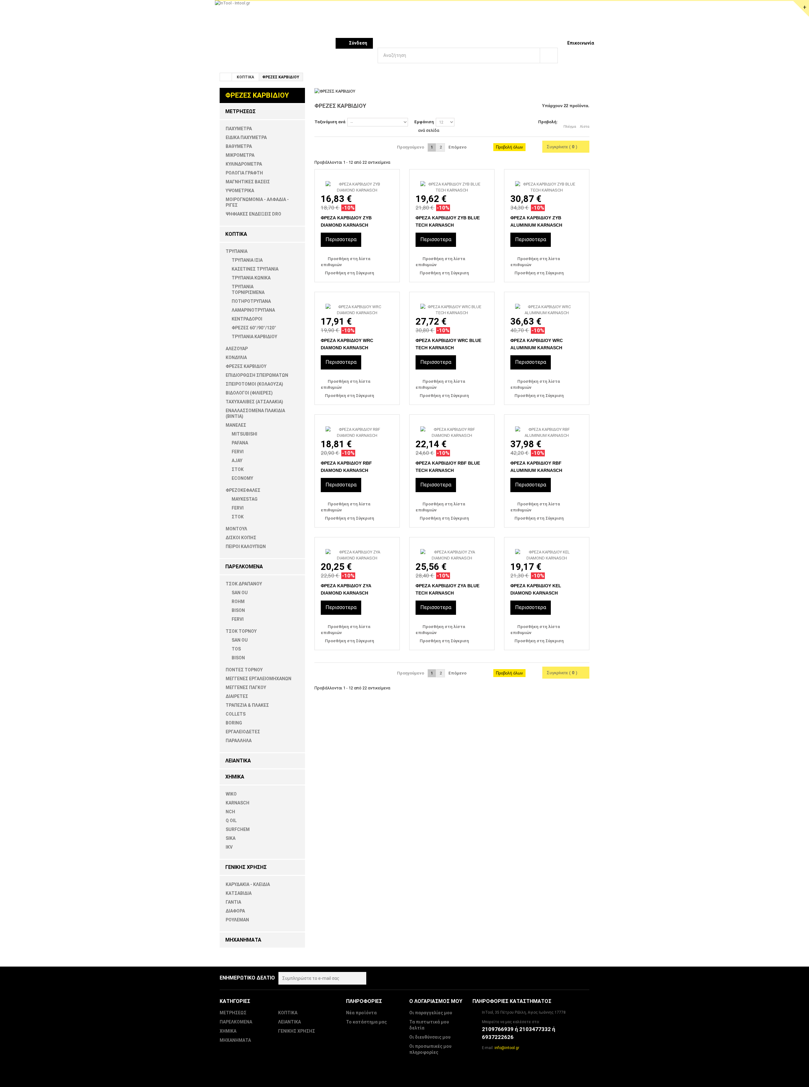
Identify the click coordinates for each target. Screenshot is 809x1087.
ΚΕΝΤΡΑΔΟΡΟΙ (247, 318)
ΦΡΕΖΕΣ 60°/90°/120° (254, 327)
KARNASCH (237, 802)
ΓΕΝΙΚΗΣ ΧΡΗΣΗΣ (246, 867)
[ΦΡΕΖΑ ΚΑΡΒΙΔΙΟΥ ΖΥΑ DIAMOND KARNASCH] (357, 549)
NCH (230, 811)
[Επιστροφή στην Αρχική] (226, 77)
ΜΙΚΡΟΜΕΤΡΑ (240, 155)
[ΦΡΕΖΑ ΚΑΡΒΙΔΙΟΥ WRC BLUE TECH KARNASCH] (452, 304)
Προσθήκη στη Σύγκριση (349, 273)
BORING (234, 722)
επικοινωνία (580, 43)
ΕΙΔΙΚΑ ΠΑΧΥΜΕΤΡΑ (246, 137)
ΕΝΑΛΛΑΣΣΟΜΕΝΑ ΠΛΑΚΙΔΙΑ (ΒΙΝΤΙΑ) (255, 413)
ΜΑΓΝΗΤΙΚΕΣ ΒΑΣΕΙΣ (248, 181)
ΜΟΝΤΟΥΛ (236, 528)
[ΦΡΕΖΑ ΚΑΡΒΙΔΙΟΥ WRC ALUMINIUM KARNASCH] (546, 304)
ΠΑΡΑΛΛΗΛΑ (239, 740)
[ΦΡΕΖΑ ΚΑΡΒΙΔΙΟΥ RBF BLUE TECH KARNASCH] (452, 426)
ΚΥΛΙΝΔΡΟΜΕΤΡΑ (244, 164)
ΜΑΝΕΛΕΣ (236, 425)
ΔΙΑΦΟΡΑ (235, 910)
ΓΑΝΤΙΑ (233, 902)
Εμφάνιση (424, 121)
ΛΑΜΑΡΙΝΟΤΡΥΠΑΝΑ (253, 310)
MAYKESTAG (245, 499)
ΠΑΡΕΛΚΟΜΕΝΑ (244, 567)
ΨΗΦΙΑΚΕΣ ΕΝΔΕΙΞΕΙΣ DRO (253, 214)
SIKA (230, 838)
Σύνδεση (358, 43)
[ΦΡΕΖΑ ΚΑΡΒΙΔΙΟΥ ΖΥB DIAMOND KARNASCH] (357, 181)
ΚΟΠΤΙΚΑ (245, 77)
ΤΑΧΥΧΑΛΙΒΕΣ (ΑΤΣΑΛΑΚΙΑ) (254, 401)
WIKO (231, 794)
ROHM (238, 601)
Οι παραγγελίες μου (430, 1012)
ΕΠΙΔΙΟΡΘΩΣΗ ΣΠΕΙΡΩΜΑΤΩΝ (257, 375)
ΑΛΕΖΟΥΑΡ (237, 348)
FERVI (238, 451)
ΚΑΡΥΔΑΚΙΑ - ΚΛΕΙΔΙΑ (248, 884)
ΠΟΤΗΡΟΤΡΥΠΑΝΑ (251, 301)
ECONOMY (242, 478)
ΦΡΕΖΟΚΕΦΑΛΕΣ (243, 490)
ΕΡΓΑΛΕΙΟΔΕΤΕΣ (243, 731)
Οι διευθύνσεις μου (430, 1037)
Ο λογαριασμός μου (435, 1001)
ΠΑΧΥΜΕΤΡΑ (239, 128)
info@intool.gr (507, 1048)
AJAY (237, 460)
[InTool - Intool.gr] (373, 18)
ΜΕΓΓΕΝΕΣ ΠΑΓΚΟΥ (246, 687)
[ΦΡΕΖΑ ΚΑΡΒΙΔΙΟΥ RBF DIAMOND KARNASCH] (357, 426)
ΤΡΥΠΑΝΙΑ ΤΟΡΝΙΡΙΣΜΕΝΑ (248, 289)
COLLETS (236, 714)
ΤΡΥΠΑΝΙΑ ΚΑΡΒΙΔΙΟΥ (254, 336)
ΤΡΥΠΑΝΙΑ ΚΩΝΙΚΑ (251, 277)
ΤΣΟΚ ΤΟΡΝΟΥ (241, 631)
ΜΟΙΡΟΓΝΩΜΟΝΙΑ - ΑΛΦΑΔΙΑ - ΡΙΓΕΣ (257, 202)
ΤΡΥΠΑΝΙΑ (236, 251)
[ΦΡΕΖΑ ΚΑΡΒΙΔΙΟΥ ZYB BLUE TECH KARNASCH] (452, 181)
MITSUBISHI (244, 434)
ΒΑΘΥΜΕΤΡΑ (239, 146)
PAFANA (240, 442)
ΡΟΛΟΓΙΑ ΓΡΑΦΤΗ (244, 172)
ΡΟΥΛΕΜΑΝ (237, 919)
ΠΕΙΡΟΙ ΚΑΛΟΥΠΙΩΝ (246, 546)
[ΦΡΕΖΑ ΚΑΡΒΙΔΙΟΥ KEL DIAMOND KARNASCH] (546, 549)
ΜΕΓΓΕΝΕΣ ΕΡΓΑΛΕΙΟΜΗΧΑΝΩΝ (258, 678)
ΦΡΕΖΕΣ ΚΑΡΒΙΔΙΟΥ (246, 366)
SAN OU (240, 592)
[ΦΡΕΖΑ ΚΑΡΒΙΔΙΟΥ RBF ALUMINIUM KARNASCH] (546, 426)
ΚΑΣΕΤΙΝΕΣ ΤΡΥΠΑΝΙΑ (255, 269)
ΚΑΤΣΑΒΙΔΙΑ (239, 893)
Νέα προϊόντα (361, 1012)
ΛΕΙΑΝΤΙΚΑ (238, 761)
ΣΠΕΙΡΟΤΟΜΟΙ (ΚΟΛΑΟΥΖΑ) (254, 384)
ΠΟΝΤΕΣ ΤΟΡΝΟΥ (244, 669)
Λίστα (584, 127)
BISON (238, 610)
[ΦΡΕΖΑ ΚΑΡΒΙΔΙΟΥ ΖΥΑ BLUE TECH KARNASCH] (452, 549)
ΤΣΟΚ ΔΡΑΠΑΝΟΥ (244, 583)
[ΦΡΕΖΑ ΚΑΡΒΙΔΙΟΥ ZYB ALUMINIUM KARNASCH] (546, 181)
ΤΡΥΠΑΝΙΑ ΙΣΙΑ (247, 260)
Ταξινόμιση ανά (329, 121)
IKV (229, 847)
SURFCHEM (238, 829)
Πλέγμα (569, 127)
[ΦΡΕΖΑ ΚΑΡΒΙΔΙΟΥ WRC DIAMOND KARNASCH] (357, 304)
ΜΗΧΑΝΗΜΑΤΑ (243, 940)
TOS (236, 648)
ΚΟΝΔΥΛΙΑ (236, 357)
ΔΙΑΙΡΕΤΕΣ (237, 696)
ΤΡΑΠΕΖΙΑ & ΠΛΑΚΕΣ (247, 705)
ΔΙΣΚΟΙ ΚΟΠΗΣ (241, 537)
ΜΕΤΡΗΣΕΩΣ (240, 111)
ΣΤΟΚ (238, 469)
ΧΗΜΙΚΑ (234, 777)
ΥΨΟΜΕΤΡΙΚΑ (240, 190)
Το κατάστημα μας (366, 1021)
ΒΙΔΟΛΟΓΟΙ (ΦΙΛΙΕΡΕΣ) (249, 392)
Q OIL (231, 820)
